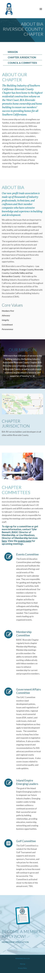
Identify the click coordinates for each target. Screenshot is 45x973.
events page (24, 540)
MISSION (13, 51)
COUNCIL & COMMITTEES (22, 62)
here (4, 540)
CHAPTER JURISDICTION (22, 57)
